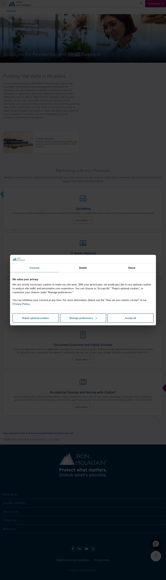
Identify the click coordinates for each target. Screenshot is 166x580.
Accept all (130, 317)
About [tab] (131, 267)
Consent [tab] (34, 267)
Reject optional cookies (35, 317)
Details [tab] (83, 267)
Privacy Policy (21, 303)
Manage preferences (81, 317)
